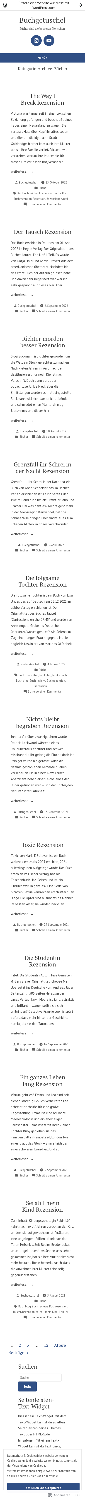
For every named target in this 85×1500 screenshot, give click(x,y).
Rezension (39, 198)
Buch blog (22, 680)
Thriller (63, 1312)
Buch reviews (38, 680)
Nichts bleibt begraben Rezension (42, 722)
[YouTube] (49, 40)
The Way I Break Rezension (42, 99)
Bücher (43, 188)
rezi (65, 198)
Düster (17, 1312)
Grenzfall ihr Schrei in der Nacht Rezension (42, 467)
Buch (65, 193)
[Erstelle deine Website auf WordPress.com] (42, 5)
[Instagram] (36, 40)
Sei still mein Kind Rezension (42, 1206)
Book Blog (32, 675)
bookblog (45, 675)
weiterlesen (19, 172)
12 (46, 1345)
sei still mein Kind (47, 1312)
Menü (52, 58)
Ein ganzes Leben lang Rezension (42, 1080)
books (57, 193)
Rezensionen (54, 198)
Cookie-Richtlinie (47, 1476)
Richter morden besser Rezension (42, 342)
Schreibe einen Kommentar (45, 204)
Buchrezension (23, 198)
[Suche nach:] (40, 1377)
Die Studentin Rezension (42, 961)
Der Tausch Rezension (42, 231)
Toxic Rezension (42, 844)
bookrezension (43, 193)
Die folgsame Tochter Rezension (42, 581)
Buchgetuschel (42, 20)
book (30, 193)
